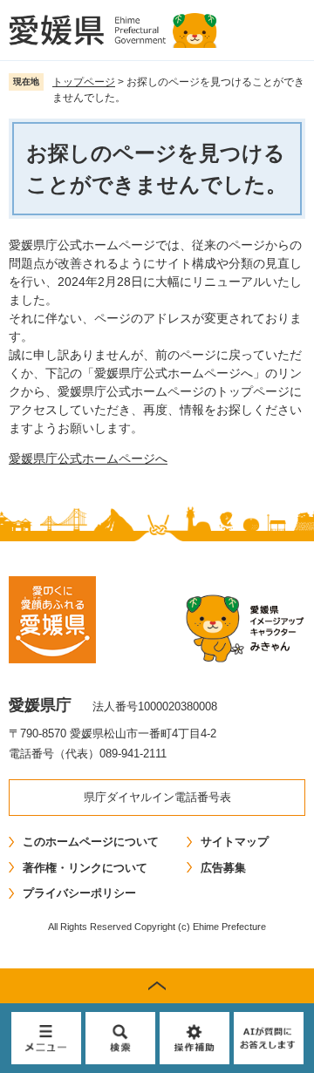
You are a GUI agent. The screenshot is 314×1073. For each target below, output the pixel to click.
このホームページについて (91, 841)
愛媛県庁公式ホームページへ (88, 458)
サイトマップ (235, 841)
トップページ (83, 82)
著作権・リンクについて (85, 867)
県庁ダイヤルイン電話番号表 (157, 797)
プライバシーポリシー (79, 893)
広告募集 (223, 867)
